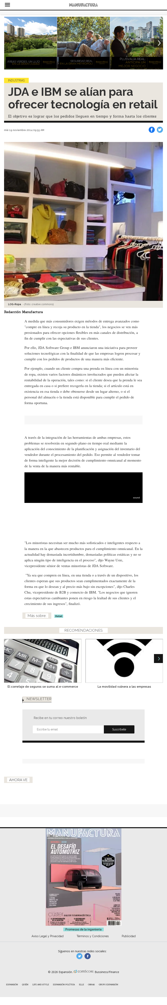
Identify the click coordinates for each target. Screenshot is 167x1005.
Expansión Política (64, 984)
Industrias (16, 80)
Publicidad (129, 936)
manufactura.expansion (88, 956)
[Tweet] (160, 130)
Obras (91, 984)
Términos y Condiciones (93, 936)
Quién (25, 984)
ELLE (81, 984)
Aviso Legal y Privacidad (48, 936)
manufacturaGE (79, 956)
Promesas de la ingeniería (83, 929)
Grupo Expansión (108, 984)
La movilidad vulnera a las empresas (124, 686)
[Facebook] (152, 130)
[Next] (158, 42)
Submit (119, 729)
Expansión (12, 984)
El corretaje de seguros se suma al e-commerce (43, 686)
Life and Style (40, 984)
